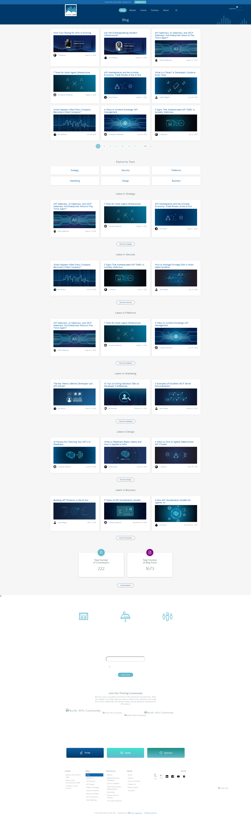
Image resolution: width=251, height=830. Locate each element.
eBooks (132, 10)
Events (143, 10)
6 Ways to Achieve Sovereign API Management (121, 111)
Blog (123, 10)
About (166, 10)
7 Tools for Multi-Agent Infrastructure (71, 72)
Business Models (92, 794)
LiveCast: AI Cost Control (72, 787)
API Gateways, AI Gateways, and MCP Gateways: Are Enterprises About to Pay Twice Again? (174, 35)
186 (145, 146)
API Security (90, 781)
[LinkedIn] (167, 777)
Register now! (140, 2)
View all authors (125, 585)
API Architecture (92, 797)
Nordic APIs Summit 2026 (73, 776)
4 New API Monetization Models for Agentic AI (173, 501)
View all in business (125, 538)
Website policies (150, 813)
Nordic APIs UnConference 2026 (73, 781)
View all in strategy (126, 244)
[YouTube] (178, 777)
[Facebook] (173, 777)
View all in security (125, 302)
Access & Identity (92, 791)
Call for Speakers (113, 783)
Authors (130, 778)
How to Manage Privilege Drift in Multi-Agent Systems (174, 266)
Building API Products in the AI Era (70, 500)
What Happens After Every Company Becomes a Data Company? (71, 111)
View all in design (125, 480)
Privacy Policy (133, 787)
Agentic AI (90, 778)
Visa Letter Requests (114, 801)
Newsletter (111, 792)
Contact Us (132, 784)
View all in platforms (125, 363)
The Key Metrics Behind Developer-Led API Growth (72, 385)
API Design (90, 784)
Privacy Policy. (156, 670)
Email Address (125, 655)
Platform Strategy (92, 787)
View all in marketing (125, 421)
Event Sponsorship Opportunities (114, 788)
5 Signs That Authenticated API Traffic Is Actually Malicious (175, 111)
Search (176, 10)
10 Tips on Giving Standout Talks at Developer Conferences (121, 385)
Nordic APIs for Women (112, 796)
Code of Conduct (134, 781)
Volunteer (131, 791)
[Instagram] (184, 777)
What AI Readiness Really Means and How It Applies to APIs (122, 443)
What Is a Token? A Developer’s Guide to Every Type (175, 73)
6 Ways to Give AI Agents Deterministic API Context (174, 443)
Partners (155, 10)
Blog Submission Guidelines (113, 779)
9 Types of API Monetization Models (122, 500)
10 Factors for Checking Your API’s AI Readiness (71, 443)
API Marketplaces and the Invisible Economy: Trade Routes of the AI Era (122, 73)
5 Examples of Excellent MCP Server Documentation (173, 385)
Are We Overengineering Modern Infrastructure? (120, 34)
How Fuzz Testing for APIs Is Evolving (72, 32)
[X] (156, 776)
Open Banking (91, 800)
